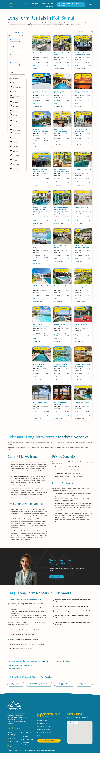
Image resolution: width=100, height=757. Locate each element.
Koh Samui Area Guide (15, 668)
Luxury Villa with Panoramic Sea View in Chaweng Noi (40, 326)
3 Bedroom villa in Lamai (40, 286)
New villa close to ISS (60, 286)
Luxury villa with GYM (81, 207)
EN (91, 4)
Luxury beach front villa (40, 53)
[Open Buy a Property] (39, 3)
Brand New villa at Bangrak (83, 169)
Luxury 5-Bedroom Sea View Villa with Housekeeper (81, 93)
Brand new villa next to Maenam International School (39, 209)
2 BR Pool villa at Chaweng (83, 402)
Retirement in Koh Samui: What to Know (20, 665)
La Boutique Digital (50, 750)
